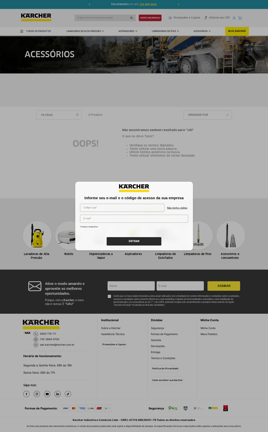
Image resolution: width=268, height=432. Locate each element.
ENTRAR (134, 241)
